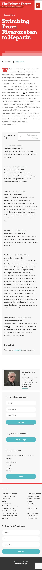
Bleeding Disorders (33, 496)
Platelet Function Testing (9, 511)
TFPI (10, 468)
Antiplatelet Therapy (34, 493)
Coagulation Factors (33, 498)
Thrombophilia (32, 515)
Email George (21, 440)
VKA (9, 471)
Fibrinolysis (31, 503)
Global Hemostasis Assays (10, 506)
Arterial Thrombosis (8, 496)
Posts (29, 511)
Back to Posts (10, 15)
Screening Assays (32, 513)
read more (25, 388)
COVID (4, 501)
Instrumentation (32, 506)
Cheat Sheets (6, 498)
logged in (17, 350)
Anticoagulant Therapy (32, 136)
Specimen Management (9, 515)
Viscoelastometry (32, 518)
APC (9, 465)
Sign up (21, 422)
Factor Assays (6, 503)
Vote (21, 476)
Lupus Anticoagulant (8, 508)
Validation (5, 518)
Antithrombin (12, 462)
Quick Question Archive (9, 513)
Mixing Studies (32, 508)
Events (29, 501)
